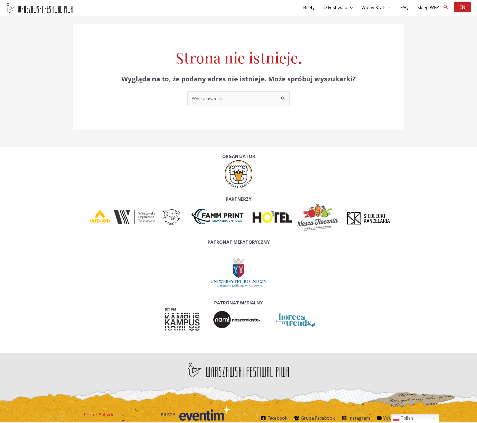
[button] (445, 7)
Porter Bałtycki (99, 415)
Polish (406, 418)
